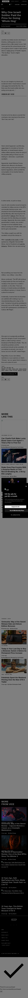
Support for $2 (15, 506)
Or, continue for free (15, 514)
